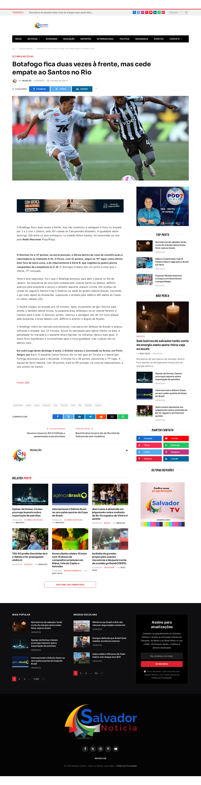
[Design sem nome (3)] (70, 211)
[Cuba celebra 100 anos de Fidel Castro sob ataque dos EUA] (82, 657)
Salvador (109, 567)
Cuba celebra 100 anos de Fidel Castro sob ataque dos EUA (108, 655)
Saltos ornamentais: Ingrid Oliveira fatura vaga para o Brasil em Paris (171, 262)
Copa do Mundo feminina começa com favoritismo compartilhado (168, 278)
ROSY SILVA (57, 573)
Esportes (85, 39)
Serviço (140, 336)
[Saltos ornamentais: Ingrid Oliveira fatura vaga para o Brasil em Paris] (144, 262)
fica (55, 405)
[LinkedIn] (4, 224)
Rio (80, 405)
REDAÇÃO (26, 80)
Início (18, 39)
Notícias (33, 39)
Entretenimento (73, 571)
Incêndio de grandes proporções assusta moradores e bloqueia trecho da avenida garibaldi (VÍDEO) (109, 558)
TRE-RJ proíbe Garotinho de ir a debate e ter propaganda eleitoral (30, 557)
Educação (69, 39)
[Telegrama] (4, 210)
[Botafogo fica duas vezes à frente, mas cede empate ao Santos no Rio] (100, 138)
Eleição (28, 564)
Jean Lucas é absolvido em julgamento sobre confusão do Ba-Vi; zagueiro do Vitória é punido (110, 514)
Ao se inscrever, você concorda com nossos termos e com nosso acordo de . (162, 674)
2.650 (36, 679)
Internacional (105, 39)
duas (37, 405)
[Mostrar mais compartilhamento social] (96, 89)
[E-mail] (4, 217)
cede (28, 405)
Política (124, 39)
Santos (88, 405)
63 (96, 673)
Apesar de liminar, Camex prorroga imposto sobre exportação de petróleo (27, 512)
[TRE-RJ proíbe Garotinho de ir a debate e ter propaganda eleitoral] (30, 539)
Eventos (159, 39)
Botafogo (18, 405)
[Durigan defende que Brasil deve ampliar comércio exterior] (82, 642)
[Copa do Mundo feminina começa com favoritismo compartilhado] (144, 279)
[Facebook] (4, 196)
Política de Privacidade (162, 678)
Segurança (141, 39)
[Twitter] (4, 203)
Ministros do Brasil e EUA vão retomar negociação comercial (108, 623)
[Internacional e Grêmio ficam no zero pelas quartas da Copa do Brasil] (70, 494)
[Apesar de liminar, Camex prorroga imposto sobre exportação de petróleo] (30, 494)
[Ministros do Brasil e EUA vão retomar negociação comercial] (82, 626)
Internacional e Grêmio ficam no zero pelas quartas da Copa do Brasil (70, 512)
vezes (98, 405)
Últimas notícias (22, 56)
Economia (51, 39)
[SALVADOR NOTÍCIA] (48, 25)
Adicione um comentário (70, 584)
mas (73, 405)
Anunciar (100, 758)
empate (46, 405)
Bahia (107, 523)
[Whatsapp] (4, 231)
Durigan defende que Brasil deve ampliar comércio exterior (109, 639)
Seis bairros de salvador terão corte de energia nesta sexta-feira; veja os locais (62, 12)
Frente (64, 405)
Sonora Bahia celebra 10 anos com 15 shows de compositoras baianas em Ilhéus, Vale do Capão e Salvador (69, 560)
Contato (175, 39)
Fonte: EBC (23, 382)
